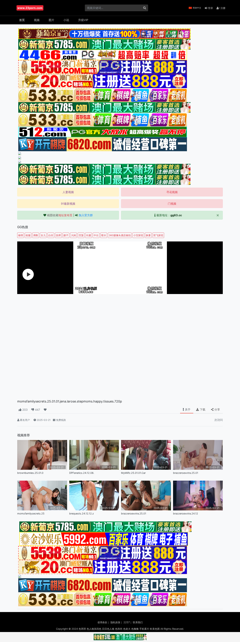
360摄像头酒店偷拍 (120, 235)
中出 (96, 235)
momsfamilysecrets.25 (30, 513)
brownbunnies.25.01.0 (30, 472)
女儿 (43, 235)
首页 (22, 20)
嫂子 (65, 235)
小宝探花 (138, 235)
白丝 (50, 235)
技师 (58, 235)
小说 (66, 20)
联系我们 (138, 622)
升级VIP (83, 20)
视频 (37, 20)
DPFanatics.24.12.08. (81, 472)
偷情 (20, 235)
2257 (127, 622)
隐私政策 (115, 622)
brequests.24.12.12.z (81, 513)
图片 (51, 20)
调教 (35, 235)
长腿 (88, 235)
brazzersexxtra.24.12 (185, 513)
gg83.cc (176, 215)
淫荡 (81, 235)
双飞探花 (158, 235)
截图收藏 (59, 215)
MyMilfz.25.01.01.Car (133, 472)
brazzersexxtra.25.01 (185, 472)
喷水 (103, 235)
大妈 (73, 235)
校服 (28, 235)
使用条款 (102, 622)
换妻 (148, 235)
